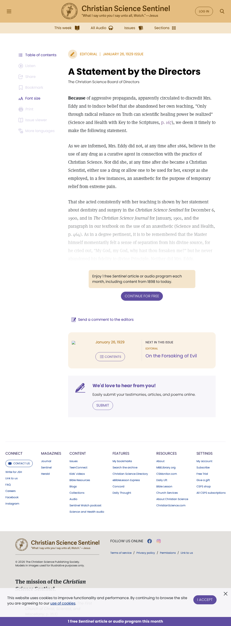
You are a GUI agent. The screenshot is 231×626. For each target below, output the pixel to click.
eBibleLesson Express (126, 480)
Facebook (11, 497)
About (160, 461)
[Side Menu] (9, 11)
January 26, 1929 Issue (123, 54)
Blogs (73, 486)
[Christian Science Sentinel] (115, 11)
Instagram (12, 503)
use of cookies (62, 603)
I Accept (205, 599)
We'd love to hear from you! (124, 385)
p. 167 (166, 122)
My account (204, 461)
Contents (113, 356)
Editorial (88, 54)
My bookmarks (122, 461)
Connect (14, 453)
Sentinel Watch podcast (85, 505)
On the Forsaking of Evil (171, 356)
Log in (204, 11)
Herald (45, 473)
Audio (73, 499)
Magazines (51, 453)
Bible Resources (79, 480)
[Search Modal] (222, 11)
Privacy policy (145, 553)
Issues (73, 461)
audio (86, 511)
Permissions (168, 553)
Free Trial (202, 473)
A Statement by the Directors (134, 71)
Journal (46, 461)
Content (77, 453)
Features (121, 453)
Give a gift (203, 480)
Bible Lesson (164, 486)
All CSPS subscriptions (211, 492)
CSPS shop (203, 486)
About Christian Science (172, 499)
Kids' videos (77, 473)
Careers (10, 491)
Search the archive (125, 467)
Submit (102, 405)
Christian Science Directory (130, 473)
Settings (204, 453)
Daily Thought (122, 492)
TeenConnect (78, 467)
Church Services (167, 492)
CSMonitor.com (166, 473)
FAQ (8, 484)
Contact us (21, 463)
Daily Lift (161, 480)
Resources (166, 453)
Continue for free (142, 296)
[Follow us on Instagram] (159, 541)
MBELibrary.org (166, 467)
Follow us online (126, 541)
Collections (76, 492)
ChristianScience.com (170, 505)
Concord (118, 486)
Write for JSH (13, 472)
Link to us (11, 478)
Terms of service (121, 553)
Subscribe (203, 467)
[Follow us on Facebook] (149, 541)
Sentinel (46, 467)
